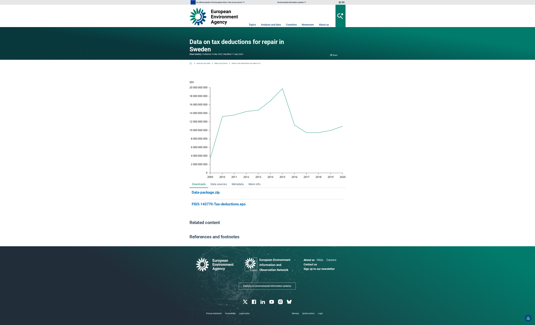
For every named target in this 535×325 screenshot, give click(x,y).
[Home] (190, 63)
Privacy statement (214, 313)
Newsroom (308, 24)
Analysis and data (271, 24)
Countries (291, 24)
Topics (252, 24)
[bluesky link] (289, 302)
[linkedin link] (263, 302)
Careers (331, 260)
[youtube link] (271, 302)
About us (324, 24)
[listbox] (217, 2)
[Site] (214, 17)
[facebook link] (254, 302)
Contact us (310, 264)
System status (308, 313)
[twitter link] (245, 302)
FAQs (320, 260)
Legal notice (244, 313)
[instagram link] (280, 302)
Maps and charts (221, 63)
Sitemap (295, 313)
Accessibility (230, 313)
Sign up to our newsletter (319, 269)
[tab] (198, 184)
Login (320, 313)
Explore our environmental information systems (267, 286)
